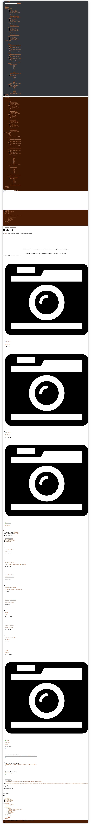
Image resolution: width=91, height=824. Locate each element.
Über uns (7, 7)
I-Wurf (9, 57)
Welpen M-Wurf (13, 86)
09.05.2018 (7, 639)
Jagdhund (67, 783)
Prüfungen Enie (13, 25)
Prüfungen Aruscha (14, 16)
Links (6, 224)
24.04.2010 (7, 434)
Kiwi (14, 65)
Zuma (9, 27)
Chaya (9, 18)
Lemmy (14, 77)
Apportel (24, 783)
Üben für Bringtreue (9, 772)
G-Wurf (9, 52)
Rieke (9, 31)
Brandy (9, 9)
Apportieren (27, 783)
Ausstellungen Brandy (15, 12)
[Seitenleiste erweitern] (3, 530)
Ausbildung (7, 213)
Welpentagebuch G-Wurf (15, 54)
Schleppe (10, 218)
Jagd (9, 223)
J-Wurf (9, 59)
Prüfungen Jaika (13, 38)
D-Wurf (9, 46)
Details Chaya (13, 19)
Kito (13, 67)
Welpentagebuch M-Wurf (15, 93)
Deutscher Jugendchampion (47, 783)
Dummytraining (57, 783)
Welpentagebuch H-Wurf (15, 56)
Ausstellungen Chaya (15, 21)
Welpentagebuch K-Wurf (15, 73)
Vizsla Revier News (9, 211)
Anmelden (7, 798)
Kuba (14, 68)
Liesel (14, 78)
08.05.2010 (7, 344)
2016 (20, 783)
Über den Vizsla (8, 212)
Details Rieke (13, 32)
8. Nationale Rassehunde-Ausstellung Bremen (12, 783)
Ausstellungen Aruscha (15, 17)
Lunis (14, 80)
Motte (14, 87)
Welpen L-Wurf (13, 75)
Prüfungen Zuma (14, 29)
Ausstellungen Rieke (14, 35)
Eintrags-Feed (8, 799)
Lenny (14, 79)
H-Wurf (9, 55)
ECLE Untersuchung (9, 577)
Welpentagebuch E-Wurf (15, 49)
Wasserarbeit (10, 219)
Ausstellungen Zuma (14, 30)
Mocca (14, 89)
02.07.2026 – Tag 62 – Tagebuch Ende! (13, 589)
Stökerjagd (86, 783)
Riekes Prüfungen (14, 33)
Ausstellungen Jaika (14, 39)
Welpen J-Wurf (13, 60)
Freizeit (9, 222)
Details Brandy (13, 10)
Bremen (37, 783)
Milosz (14, 92)
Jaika (9, 36)
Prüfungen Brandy (14, 11)
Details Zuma (13, 28)
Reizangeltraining (12, 217)
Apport (9, 214)
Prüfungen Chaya (14, 20)
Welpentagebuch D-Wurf (15, 47)
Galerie (6, 94)
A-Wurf (9, 41)
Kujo (14, 70)
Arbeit (6, 221)
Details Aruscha (13, 14)
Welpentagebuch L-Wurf (15, 83)
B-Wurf (9, 42)
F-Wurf (9, 50)
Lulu (14, 82)
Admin (6, 233)
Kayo (14, 66)
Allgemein (7, 742)
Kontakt (7, 95)
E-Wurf (9, 48)
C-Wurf (9, 44)
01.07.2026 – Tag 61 (9, 602)
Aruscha (9, 13)
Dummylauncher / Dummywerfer (15, 216)
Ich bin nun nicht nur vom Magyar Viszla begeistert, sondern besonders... (21, 764)
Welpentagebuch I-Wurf (15, 58)
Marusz (14, 91)
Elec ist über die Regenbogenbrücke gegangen (15, 564)
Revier (70, 783)
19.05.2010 (7, 525)
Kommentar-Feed (9, 800)
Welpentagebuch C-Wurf (15, 45)
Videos (9, 220)
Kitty (14, 69)
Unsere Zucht (8, 40)
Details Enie (13, 23)
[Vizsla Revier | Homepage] (6, 1)
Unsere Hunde (8, 8)
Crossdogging (41, 783)
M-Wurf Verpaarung (14, 85)
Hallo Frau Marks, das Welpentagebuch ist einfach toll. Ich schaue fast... (21, 756)
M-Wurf (9, 84)
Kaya (14, 72)
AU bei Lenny (8, 551)
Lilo (13, 76)
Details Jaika (13, 37)
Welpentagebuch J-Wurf (15, 61)
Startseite (7, 5)
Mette (14, 88)
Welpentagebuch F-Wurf (15, 51)
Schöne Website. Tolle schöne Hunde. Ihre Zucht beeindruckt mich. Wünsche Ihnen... (24, 781)
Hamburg (62, 783)
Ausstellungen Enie (14, 26)
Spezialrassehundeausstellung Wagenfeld (78, 783)
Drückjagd (53, 783)
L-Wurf (9, 74)
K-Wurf (9, 63)
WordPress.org (8, 801)
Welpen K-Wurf (13, 64)
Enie (9, 22)
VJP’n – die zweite (9, 627)
